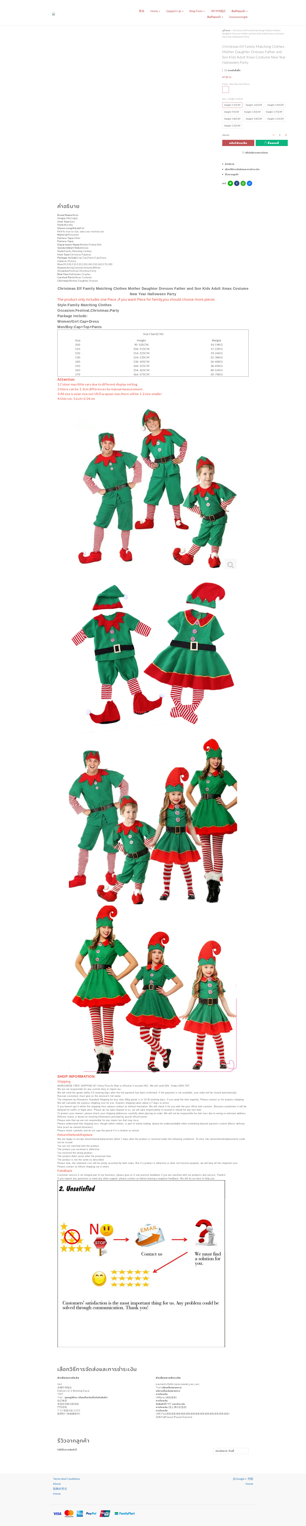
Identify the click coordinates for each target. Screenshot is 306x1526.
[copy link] (249, 183)
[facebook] (236, 183)
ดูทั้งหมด (226, 30)
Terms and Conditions (66, 1478)
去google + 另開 (243, 1478)
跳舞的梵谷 (60, 1488)
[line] (230, 183)
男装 (141, 11)
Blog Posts (196, 11)
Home (154, 11)
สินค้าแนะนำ (238, 11)
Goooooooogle (238, 16)
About (57, 1483)
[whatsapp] (243, 183)
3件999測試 (218, 11)
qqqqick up (174, 11)
